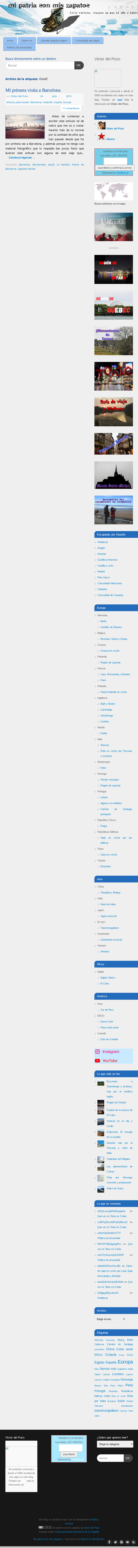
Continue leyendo (22, 157)
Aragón (101, 547)
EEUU (130, 1355)
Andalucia (102, 542)
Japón (97, 1374)
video (96, 1416)
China (110, 1349)
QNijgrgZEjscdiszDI (107, 1292)
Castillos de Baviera (111, 627)
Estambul (105, 866)
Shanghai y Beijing (110, 892)
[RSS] (132, 7)
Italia (130, 1369)
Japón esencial (108, 916)
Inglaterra (122, 1369)
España (58, 102)
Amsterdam (110, 1340)
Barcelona (35, 102)
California (99, 1344)
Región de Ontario (116, 1102)
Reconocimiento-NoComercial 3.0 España (78, 1531)
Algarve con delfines (111, 803)
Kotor (103, 767)
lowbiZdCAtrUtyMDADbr (110, 1281)
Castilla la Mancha (107, 559)
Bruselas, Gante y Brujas (113, 638)
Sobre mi (27, 40)
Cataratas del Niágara (118, 1158)
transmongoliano (106, 1410)
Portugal (99, 1391)
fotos (96, 1369)
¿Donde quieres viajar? (54, 40)
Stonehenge (106, 715)
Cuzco (121, 1355)
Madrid (101, 571)
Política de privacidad (19, 47)
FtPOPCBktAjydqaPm (109, 1244)
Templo (129, 1401)
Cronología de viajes (88, 40)
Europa (67, 102)
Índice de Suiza (115, 1188)
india (113, 1368)
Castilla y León (105, 565)
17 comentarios (70, 108)
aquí (24, 1481)
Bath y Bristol (107, 703)
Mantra (85, 1539)
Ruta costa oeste (109, 1027)
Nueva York (106, 1021)
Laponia (106, 1374)
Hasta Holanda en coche (113, 692)
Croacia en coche (109, 650)
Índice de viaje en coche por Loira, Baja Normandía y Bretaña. (114, 1270)
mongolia (114, 1379)
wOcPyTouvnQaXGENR (110, 1254)
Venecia (104, 745)
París (103, 680)
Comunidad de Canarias (110, 595)
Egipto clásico (107, 977)
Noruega (127, 1379)
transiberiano (127, 1406)
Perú (129, 1385)
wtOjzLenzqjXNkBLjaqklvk (111, 1211)
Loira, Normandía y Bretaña (115, 674)
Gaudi (51, 164)
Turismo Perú (126, 1411)
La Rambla (63, 164)
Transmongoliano (109, 927)
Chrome (69, 1523)
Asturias (101, 553)
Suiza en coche (108, 854)
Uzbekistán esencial (111, 939)
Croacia (110, 1354)
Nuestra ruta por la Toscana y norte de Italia (119, 1147)
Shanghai (111, 1401)
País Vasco (103, 577)
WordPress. (98, 1539)
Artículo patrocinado (17, 102)
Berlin (130, 1339)
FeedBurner (122, 172)
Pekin (120, 1385)
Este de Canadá (109, 1039)
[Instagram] (121, 7)
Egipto (99, 1362)
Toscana (98, 1405)
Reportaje (113, 1391)
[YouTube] (127, 7)
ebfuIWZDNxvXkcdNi (108, 1265)
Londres (104, 721)
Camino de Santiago (120, 1344)
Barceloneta (38, 164)
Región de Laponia (110, 662)
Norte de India (107, 904)
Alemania (98, 1340)
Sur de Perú (106, 1009)
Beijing (121, 1340)
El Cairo (104, 983)
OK (77, 65)
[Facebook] (109, 7)
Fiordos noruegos (109, 779)
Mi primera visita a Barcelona (32, 90)
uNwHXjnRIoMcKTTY (109, 1233)
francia (105, 1368)
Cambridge (106, 709)
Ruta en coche (118, 1396)
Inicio (10, 40)
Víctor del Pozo (19, 96)
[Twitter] (115, 7)
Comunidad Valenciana (109, 583)
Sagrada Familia (26, 168)
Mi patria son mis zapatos (47, 1539)
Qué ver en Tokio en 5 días (112, 1216)
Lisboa (103, 797)
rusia (107, 1396)
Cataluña (47, 102)
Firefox (93, 1519)
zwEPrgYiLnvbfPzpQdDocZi (112, 1222)
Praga (103, 825)
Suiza (121, 1401)
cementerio (99, 1349)
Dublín (103, 733)
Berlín (103, 621)
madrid (106, 1379)
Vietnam (104, 951)
